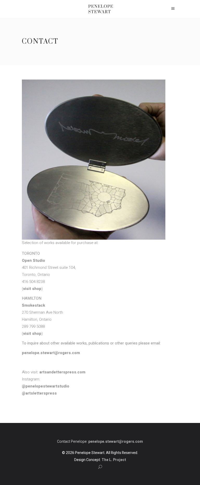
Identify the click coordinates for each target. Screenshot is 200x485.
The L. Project (114, 460)
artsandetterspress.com (62, 372)
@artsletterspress (39, 393)
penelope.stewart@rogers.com (51, 353)
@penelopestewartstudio (45, 386)
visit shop (32, 289)
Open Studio (33, 260)
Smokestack (33, 305)
